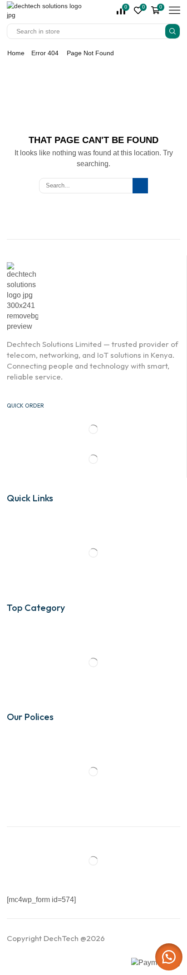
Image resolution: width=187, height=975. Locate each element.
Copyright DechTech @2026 (56, 938)
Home (16, 53)
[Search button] (172, 31)
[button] (168, 956)
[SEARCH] (140, 185)
